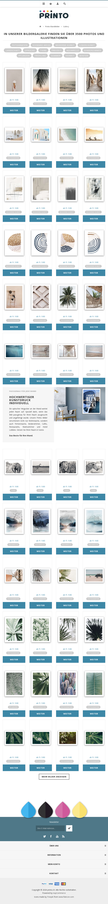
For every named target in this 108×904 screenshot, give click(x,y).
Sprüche (30, 50)
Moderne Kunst (65, 45)
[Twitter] (44, 836)
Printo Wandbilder (52, 26)
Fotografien (19, 45)
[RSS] (63, 836)
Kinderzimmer (92, 50)
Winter (84, 55)
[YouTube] (57, 836)
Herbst (70, 55)
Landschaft (13, 50)
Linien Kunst (87, 45)
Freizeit (56, 50)
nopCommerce (59, 893)
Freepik (50, 897)
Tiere (43, 50)
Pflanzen (24, 55)
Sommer (55, 55)
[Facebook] (51, 836)
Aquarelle (73, 50)
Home (40, 26)
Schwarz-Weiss (41, 45)
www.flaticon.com (66, 897)
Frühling (40, 55)
